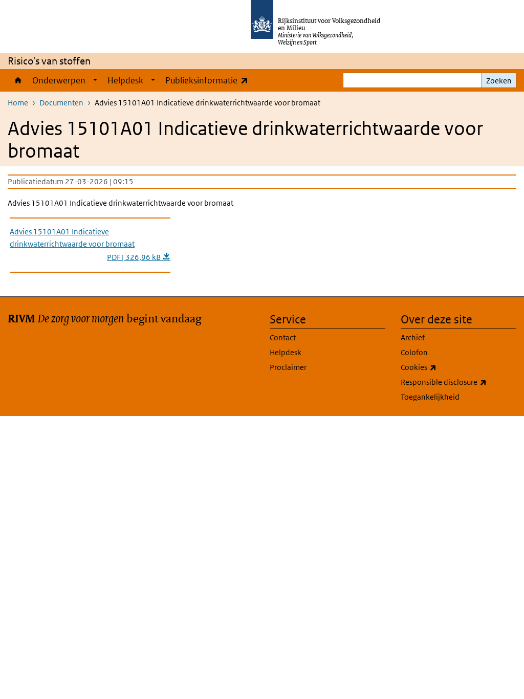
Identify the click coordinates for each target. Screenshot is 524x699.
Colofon (414, 352)
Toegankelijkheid (430, 397)
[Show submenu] (95, 80)
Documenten (61, 102)
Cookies (441, 367)
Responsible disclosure (458, 382)
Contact (283, 337)
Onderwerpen (58, 80)
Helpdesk (125, 80)
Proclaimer (288, 367)
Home (17, 80)
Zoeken (499, 80)
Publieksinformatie (209, 80)
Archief (413, 337)
